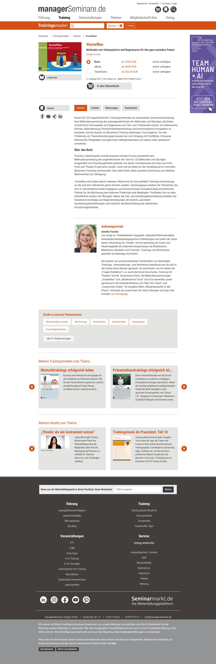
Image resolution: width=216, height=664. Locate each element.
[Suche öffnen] (174, 9)
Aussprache (138, 321)
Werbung (144, 583)
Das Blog (72, 526)
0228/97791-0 (132, 617)
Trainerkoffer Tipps (144, 526)
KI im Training (72, 558)
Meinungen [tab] (111, 107)
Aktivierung (80, 321)
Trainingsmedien (61, 36)
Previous (32, 387)
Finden (130, 25)
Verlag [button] (170, 18)
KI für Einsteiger (72, 563)
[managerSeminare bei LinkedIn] (43, 599)
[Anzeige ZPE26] (203, 73)
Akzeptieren (46, 649)
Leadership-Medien (72, 515)
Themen (144, 578)
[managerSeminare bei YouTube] (76, 599)
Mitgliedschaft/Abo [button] (143, 18)
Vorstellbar (91, 36)
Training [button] (64, 18)
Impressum (144, 573)
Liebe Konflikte (72, 584)
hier (114, 643)
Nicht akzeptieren (67, 649)
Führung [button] (44, 18)
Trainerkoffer (144, 520)
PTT (72, 542)
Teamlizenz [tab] (131, 107)
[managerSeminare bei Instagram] (54, 599)
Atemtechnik (119, 321)
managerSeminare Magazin (72, 510)
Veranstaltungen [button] (90, 18)
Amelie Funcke (93, 54)
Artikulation (99, 321)
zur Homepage (119, 294)
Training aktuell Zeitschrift (144, 510)
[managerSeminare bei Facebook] (65, 599)
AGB (144, 557)
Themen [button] (115, 18)
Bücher (77, 36)
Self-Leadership (72, 520)
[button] (60, 78)
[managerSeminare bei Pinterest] (86, 599)
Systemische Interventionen (72, 579)
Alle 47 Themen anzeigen (59, 338)
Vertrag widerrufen (144, 543)
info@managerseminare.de (158, 617)
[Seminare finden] (152, 600)
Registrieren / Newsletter (148, 3)
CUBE (72, 548)
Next (184, 387)
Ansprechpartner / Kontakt (144, 552)
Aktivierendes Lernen (57, 321)
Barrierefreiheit (144, 562)
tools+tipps (71, 553)
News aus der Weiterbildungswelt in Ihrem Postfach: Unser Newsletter (76, 489)
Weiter (168, 489)
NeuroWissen (71, 574)
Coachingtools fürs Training (72, 568)
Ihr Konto (169, 3)
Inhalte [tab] (95, 107)
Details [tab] (81, 107)
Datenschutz (144, 568)
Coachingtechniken (56, 329)
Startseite (43, 36)
